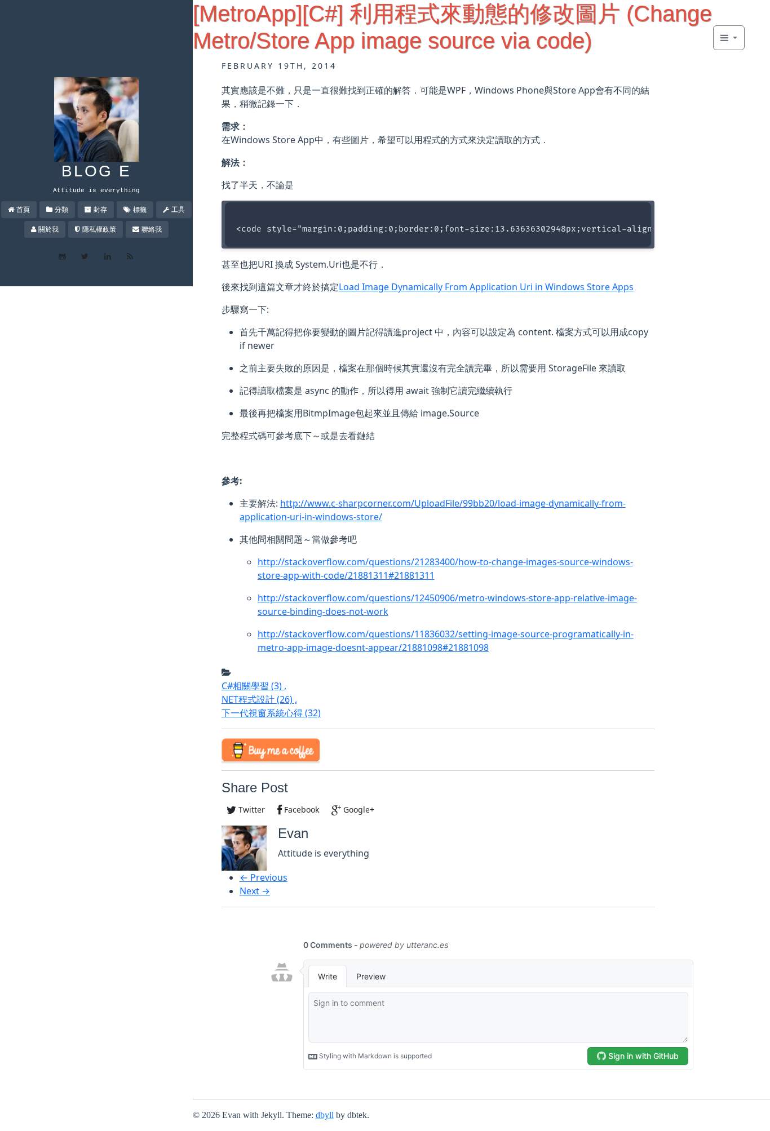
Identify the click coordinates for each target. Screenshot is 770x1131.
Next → (255, 891)
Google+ (357, 809)
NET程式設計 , (259, 699)
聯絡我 (151, 229)
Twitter (250, 809)
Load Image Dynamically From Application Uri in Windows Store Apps (486, 287)
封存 (100, 209)
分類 (61, 209)
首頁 (23, 209)
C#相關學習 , (254, 686)
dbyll (325, 1115)
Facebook (300, 809)
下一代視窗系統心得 (271, 713)
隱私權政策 (99, 229)
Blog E (96, 171)
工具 (178, 209)
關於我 (48, 229)
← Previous (263, 877)
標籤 (140, 209)
